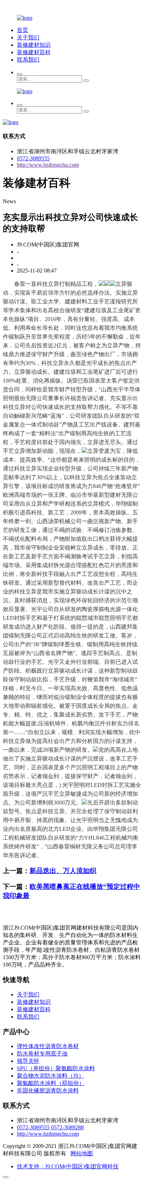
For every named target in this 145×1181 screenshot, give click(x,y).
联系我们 (28, 60)
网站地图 (81, 1153)
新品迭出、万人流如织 (63, 870)
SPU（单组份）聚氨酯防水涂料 (56, 1068)
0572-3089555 (33, 158)
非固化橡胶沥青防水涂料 (48, 1090)
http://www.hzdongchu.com (48, 165)
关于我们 (28, 37)
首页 (22, 30)
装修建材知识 (34, 45)
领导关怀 (28, 1061)
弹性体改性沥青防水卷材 (48, 1046)
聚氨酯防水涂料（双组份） (50, 1083)
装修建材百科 (34, 52)
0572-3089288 (67, 1127)
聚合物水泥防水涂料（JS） (50, 1076)
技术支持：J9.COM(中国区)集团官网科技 (68, 1166)
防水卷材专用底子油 (42, 1054)
